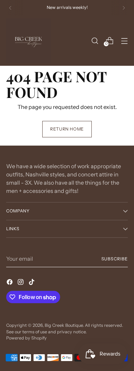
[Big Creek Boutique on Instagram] (21, 283)
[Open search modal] (95, 41)
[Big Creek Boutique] (28, 40)
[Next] (123, 8)
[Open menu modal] (124, 41)
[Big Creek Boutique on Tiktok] (32, 283)
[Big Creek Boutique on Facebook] (10, 283)
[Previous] (10, 8)
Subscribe (114, 258)
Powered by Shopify (26, 338)
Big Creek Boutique (64, 325)
